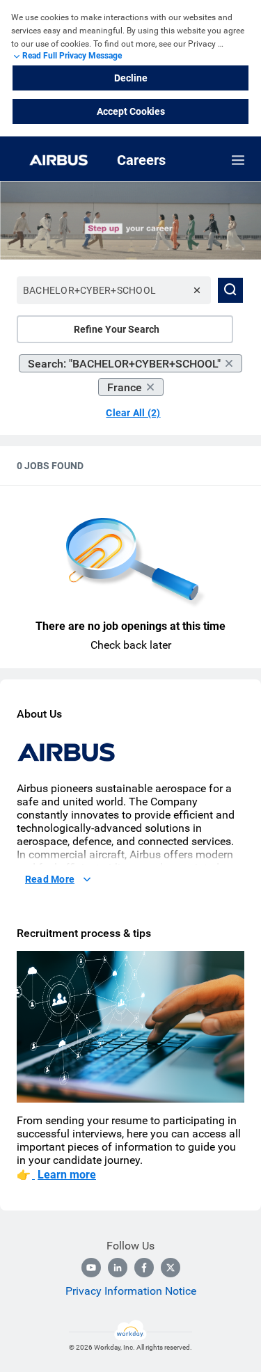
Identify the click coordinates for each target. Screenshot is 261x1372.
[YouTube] (91, 1267)
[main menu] (238, 160)
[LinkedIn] (117, 1267)
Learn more (67, 1174)
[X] (170, 1267)
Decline (131, 78)
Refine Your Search (116, 329)
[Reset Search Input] (197, 290)
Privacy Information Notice (130, 1291)
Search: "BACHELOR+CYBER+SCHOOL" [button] (124, 363)
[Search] (230, 290)
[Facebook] (144, 1267)
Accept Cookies (131, 111)
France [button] (124, 387)
